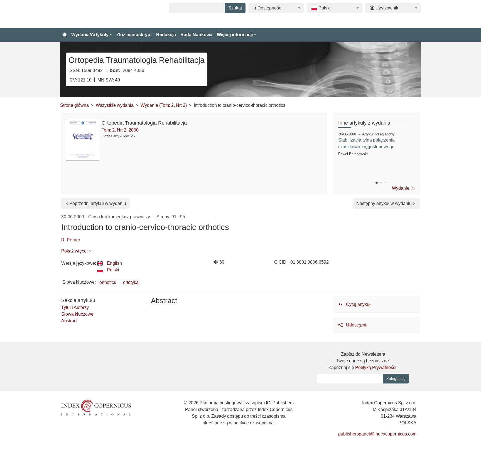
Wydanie (401, 188)
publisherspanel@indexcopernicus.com (377, 434)
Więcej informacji (235, 34)
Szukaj (235, 8)
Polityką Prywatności (375, 367)
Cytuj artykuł (357, 304)
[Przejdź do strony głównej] (64, 34)
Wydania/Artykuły (90, 34)
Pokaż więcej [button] (75, 251)
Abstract (69, 320)
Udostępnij (356, 325)
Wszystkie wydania (115, 105)
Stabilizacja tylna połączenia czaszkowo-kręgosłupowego (366, 143)
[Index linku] (96, 407)
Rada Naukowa (196, 34)
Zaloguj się (396, 378)
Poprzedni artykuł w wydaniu (97, 203)
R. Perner (70, 239)
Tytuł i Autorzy (75, 307)
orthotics (107, 282)
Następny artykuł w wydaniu (384, 203)
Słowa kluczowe (77, 314)
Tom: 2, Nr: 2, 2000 (120, 130)
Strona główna (74, 105)
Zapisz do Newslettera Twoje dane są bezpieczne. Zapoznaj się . (362, 361)
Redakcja (166, 34)
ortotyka (131, 282)
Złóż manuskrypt (134, 34)
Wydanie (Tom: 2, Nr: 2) (164, 105)
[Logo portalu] (88, 14)
